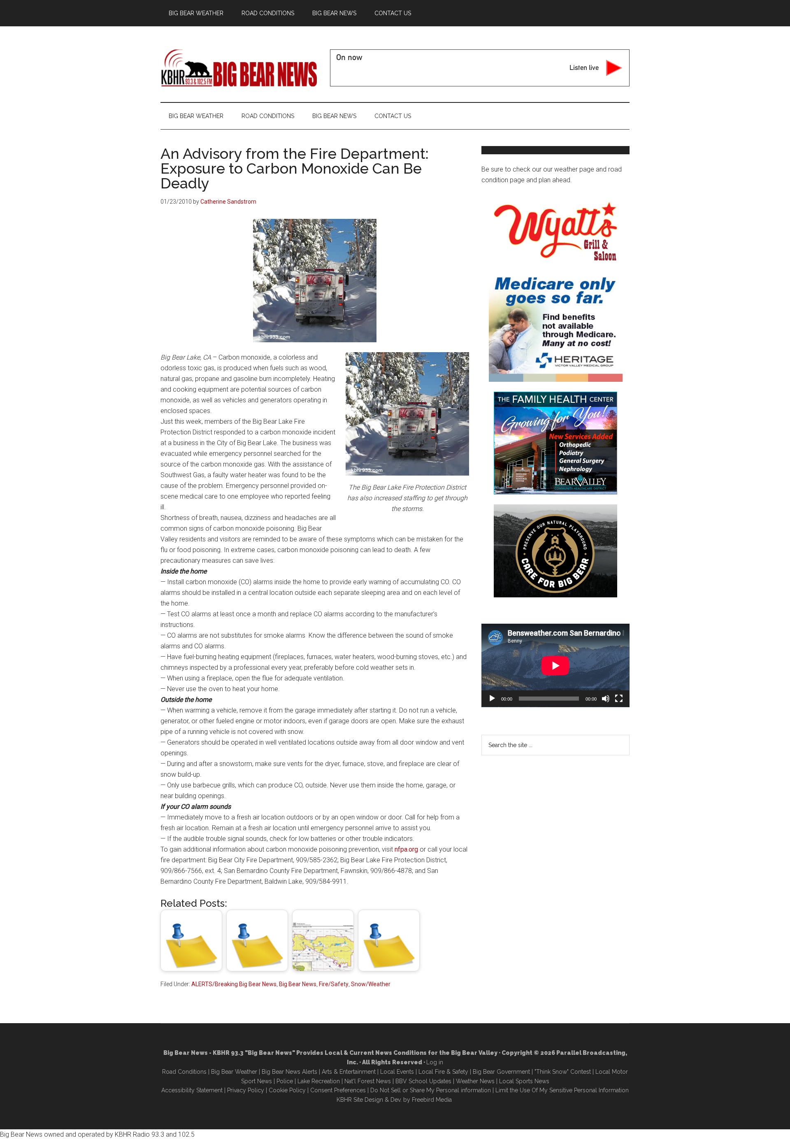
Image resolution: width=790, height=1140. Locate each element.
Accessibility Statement (192, 1090)
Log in (434, 1062)
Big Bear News (297, 984)
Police (284, 1081)
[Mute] (606, 698)
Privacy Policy (245, 1090)
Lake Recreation (318, 1081)
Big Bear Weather (234, 1071)
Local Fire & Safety (443, 1071)
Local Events (397, 1071)
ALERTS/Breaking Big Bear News (233, 984)
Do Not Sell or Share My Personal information (430, 1090)
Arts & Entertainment (349, 1071)
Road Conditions (184, 1071)
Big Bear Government (501, 1071)
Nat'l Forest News (367, 1081)
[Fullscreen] (619, 698)
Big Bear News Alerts (289, 1071)
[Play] (492, 698)
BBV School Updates (423, 1081)
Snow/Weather (370, 984)
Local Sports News (524, 1081)
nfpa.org (406, 849)
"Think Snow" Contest (562, 1071)
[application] (555, 665)
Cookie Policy (287, 1090)
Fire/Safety (334, 984)
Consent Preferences (338, 1090)
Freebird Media (432, 1099)
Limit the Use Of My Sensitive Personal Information (562, 1090)
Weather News (475, 1081)
